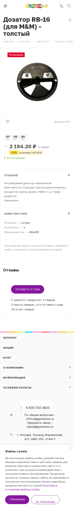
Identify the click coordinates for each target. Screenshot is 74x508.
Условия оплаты (17, 387)
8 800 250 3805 (38, 407)
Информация (14, 377)
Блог (7, 357)
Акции (8, 347)
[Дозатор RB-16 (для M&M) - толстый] (37, 81)
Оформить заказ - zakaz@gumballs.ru (39, 424)
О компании (13, 367)
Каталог (10, 337)
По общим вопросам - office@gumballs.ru (39, 416)
